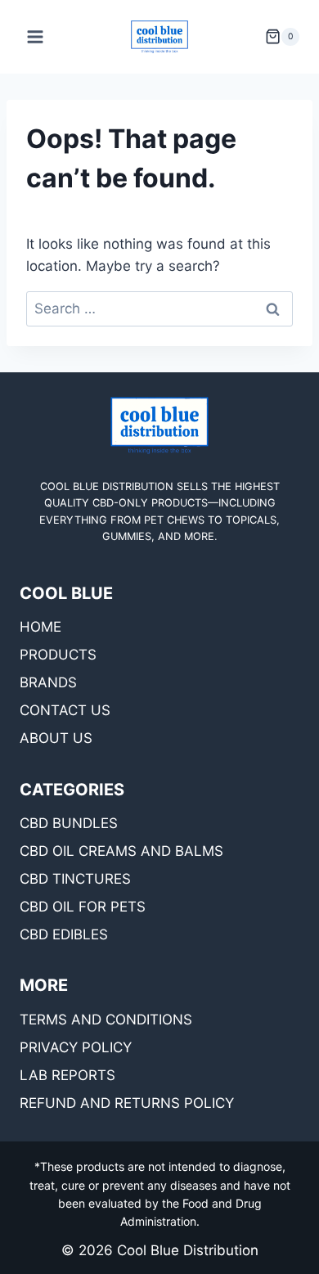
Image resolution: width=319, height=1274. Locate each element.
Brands (48, 682)
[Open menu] (36, 36)
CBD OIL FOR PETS (83, 906)
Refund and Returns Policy (127, 1103)
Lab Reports (67, 1075)
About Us (56, 738)
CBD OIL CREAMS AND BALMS (121, 851)
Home (40, 627)
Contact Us (65, 710)
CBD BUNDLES (69, 823)
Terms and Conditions (106, 1019)
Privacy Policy (76, 1047)
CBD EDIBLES (64, 934)
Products (58, 654)
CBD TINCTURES (75, 879)
